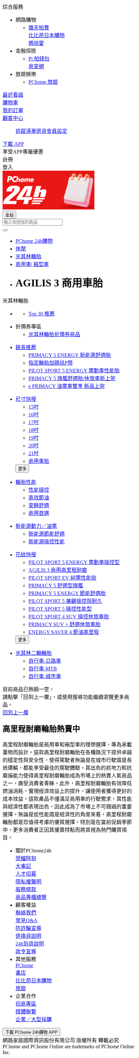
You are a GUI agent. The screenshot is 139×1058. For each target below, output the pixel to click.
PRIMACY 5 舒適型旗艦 (55, 585)
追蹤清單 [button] (26, 131)
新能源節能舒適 (46, 534)
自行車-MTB (42, 668)
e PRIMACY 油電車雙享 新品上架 (66, 386)
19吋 (33, 438)
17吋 (33, 422)
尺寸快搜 (26, 399)
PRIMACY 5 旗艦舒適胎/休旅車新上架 (71, 378)
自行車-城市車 (44, 676)
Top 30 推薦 (41, 313)
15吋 (33, 407)
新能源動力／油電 (36, 526)
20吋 (33, 445)
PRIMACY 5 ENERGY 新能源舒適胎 (69, 355)
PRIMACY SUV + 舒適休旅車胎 (64, 624)
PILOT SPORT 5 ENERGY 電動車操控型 (74, 562)
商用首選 (38, 513)
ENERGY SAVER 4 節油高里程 (63, 632)
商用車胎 (38, 461)
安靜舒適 (38, 505)
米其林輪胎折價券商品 (54, 334)
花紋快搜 (26, 554)
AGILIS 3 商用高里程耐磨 (57, 570)
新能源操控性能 (46, 541)
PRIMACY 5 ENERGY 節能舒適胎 (67, 593)
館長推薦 (26, 347)
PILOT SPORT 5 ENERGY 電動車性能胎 (74, 370)
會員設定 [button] (57, 131)
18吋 (33, 430)
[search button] (5, 230)
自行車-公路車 (44, 661)
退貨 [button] (41, 131)
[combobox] (69, 222)
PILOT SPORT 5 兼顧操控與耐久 (65, 601)
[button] (69, 44)
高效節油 (38, 497)
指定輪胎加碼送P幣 (50, 363)
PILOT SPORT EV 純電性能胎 (62, 578)
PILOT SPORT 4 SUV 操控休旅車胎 (68, 616)
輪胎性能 (26, 482)
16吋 (33, 414)
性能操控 (38, 490)
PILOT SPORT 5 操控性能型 (60, 609)
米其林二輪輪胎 (34, 653)
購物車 (10, 102)
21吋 (33, 453)
